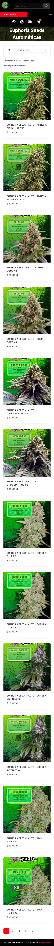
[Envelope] (29, 21)
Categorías (10, 14)
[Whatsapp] (14, 21)
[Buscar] (46, 6)
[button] (50, 13)
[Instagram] (21, 21)
